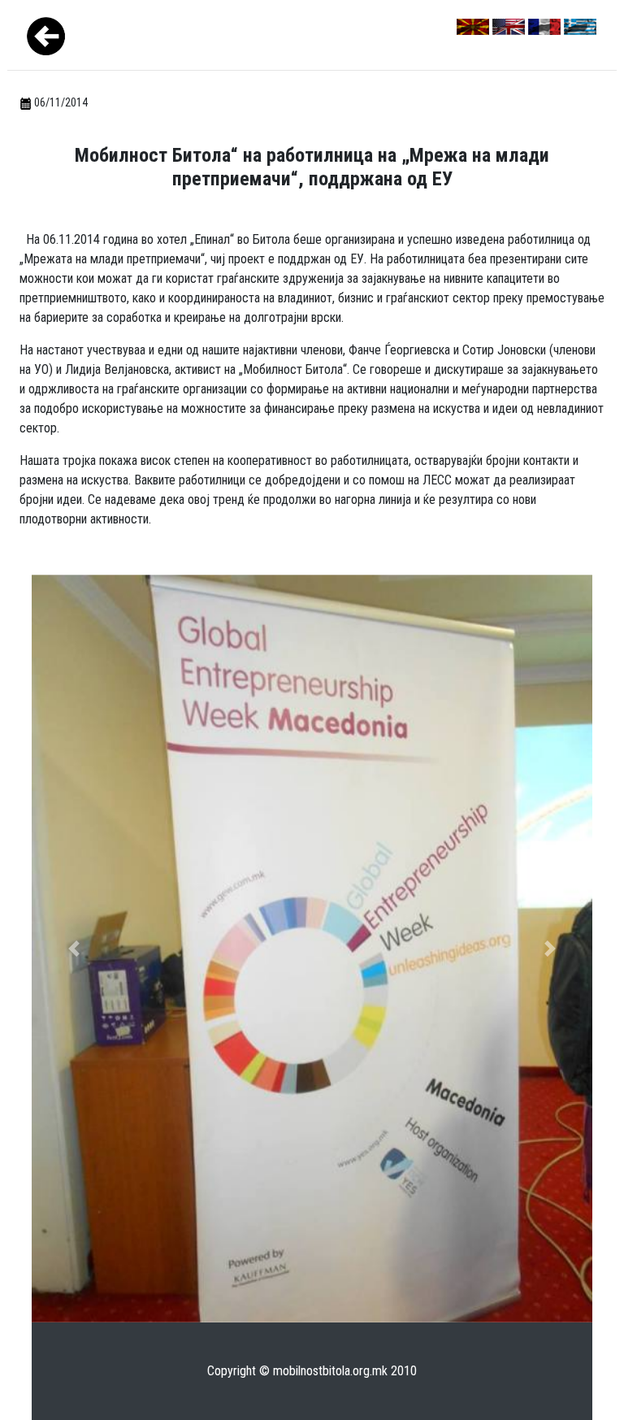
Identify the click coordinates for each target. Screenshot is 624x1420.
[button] (74, 948)
